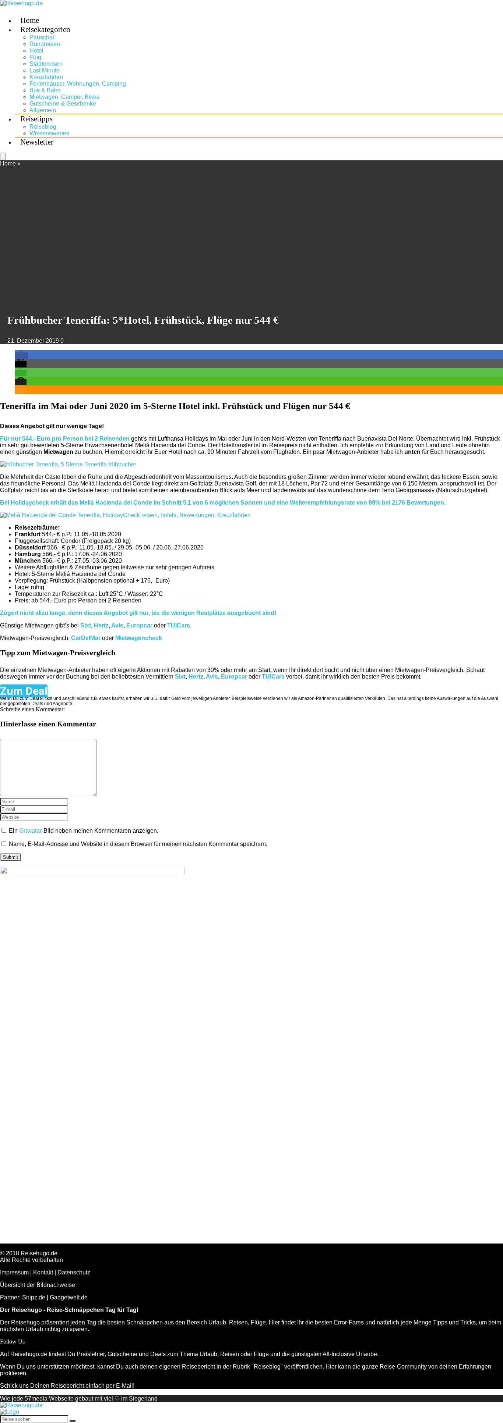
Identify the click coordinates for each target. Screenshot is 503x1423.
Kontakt (43, 1272)
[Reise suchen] (72, 1421)
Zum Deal (24, 690)
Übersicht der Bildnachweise (37, 1285)
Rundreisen (44, 44)
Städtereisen (46, 64)
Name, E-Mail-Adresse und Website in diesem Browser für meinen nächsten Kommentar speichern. (138, 844)
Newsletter (36, 142)
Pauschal (41, 37)
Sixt (85, 625)
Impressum (14, 1272)
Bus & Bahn (45, 90)
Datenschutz (73, 1272)
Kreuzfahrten (46, 77)
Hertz (101, 625)
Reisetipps (36, 118)
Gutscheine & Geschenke (62, 103)
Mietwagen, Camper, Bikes (64, 97)
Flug (35, 57)
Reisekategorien (45, 29)
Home (8, 163)
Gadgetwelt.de (69, 1297)
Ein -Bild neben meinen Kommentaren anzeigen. (83, 831)
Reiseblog (42, 127)
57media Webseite (49, 1398)
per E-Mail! (120, 1386)
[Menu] (3, 156)
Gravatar (30, 831)
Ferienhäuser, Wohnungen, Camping (77, 84)
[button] (21, 355)
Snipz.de (33, 1297)
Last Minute (44, 70)
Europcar (139, 625)
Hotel (36, 50)
